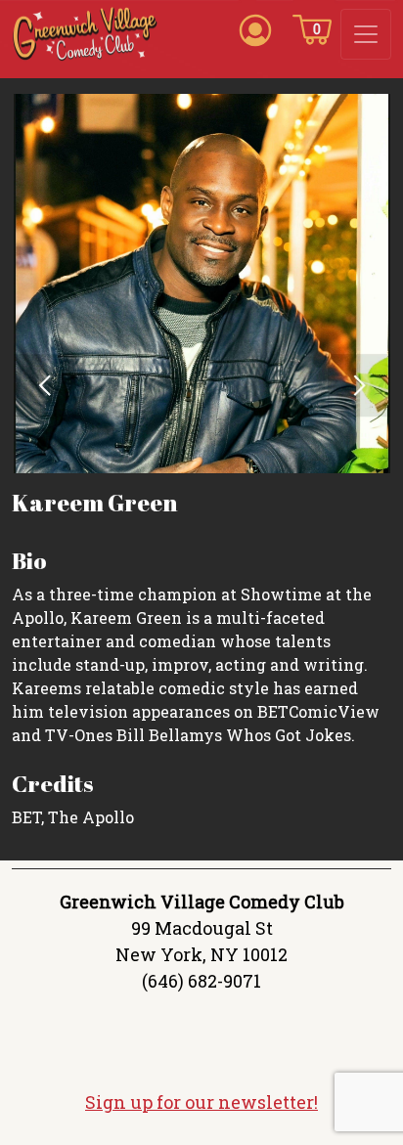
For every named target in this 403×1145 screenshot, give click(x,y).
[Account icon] (255, 28)
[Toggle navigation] (365, 34)
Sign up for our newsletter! (201, 1102)
